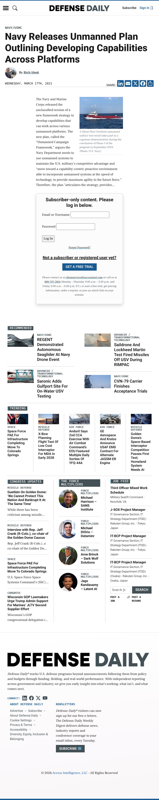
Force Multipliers (90, 492)
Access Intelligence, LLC (70, 773)
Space (11, 427)
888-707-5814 (52, 282)
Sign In (145, 8)
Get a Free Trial (79, 267)
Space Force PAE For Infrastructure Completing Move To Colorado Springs (17, 443)
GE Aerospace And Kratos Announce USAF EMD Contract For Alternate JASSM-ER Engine (109, 447)
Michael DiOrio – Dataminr (87, 532)
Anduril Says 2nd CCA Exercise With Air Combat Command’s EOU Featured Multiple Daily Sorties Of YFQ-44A (79, 447)
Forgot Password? (79, 247)
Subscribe (129, 8)
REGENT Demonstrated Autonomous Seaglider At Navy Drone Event (53, 349)
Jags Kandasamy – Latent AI (89, 585)
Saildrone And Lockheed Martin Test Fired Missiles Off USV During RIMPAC (131, 354)
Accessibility (18, 729)
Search (141, 590)
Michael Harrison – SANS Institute (88, 504)
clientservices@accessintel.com (84, 277)
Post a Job (114, 598)
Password (48, 227)
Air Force (76, 427)
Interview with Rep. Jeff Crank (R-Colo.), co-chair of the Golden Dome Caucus (27, 534)
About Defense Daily (24, 715)
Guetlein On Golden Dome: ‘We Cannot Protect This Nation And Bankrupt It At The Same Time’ (27, 498)
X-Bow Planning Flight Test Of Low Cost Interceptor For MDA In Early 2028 (48, 446)
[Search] (14, 8)
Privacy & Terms (21, 725)
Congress (13, 593)
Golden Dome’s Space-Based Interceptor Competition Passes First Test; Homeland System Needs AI (141, 452)
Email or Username (56, 215)
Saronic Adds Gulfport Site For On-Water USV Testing (52, 389)
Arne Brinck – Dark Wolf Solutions (89, 558)
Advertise (16, 711)
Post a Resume (136, 598)
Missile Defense (44, 428)
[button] (5, 8)
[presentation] (68, 499)
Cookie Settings (21, 720)
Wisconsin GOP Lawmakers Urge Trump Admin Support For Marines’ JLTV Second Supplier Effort (27, 603)
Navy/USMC (13, 27)
